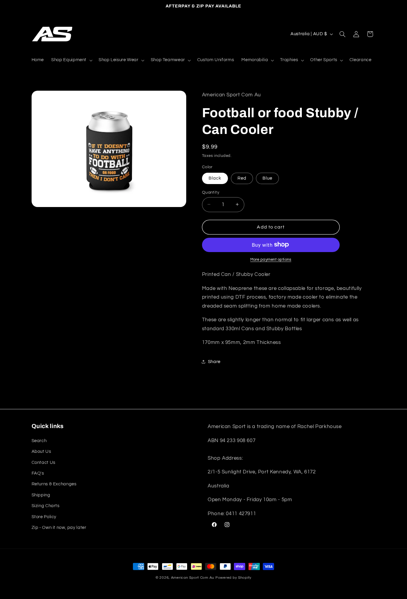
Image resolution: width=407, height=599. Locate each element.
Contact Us (43, 462)
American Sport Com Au (192, 577)
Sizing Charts (46, 506)
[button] (71, 60)
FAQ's (38, 473)
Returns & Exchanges (54, 484)
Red (241, 178)
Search (39, 440)
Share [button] (214, 361)
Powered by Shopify (233, 577)
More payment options (270, 259)
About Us (41, 451)
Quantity (210, 192)
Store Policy (44, 516)
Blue (267, 178)
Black (215, 178)
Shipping (41, 495)
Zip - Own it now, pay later (59, 527)
